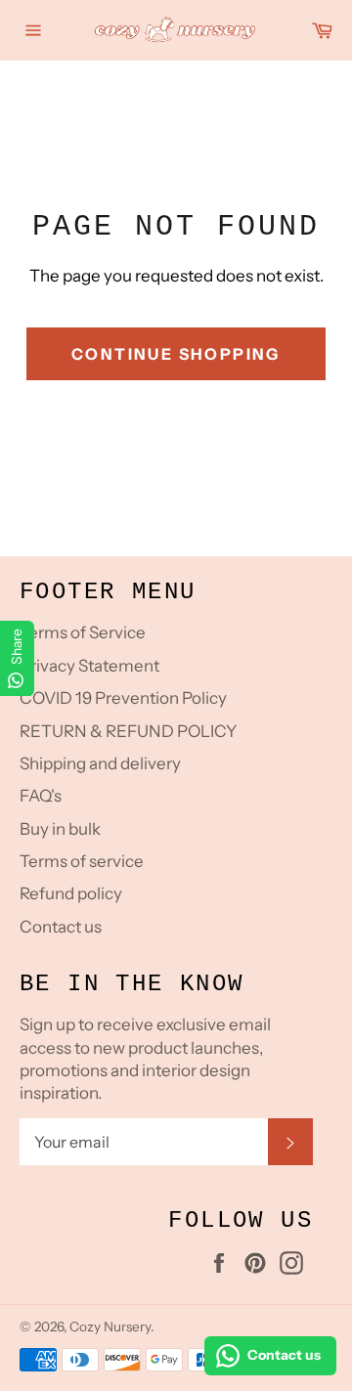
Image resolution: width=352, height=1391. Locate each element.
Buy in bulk (60, 829)
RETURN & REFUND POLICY (128, 731)
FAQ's (41, 795)
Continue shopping (176, 354)
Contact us (61, 926)
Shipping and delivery (100, 763)
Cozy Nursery (110, 1326)
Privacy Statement (89, 665)
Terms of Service (83, 632)
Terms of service (82, 861)
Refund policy (71, 893)
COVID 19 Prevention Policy (123, 698)
